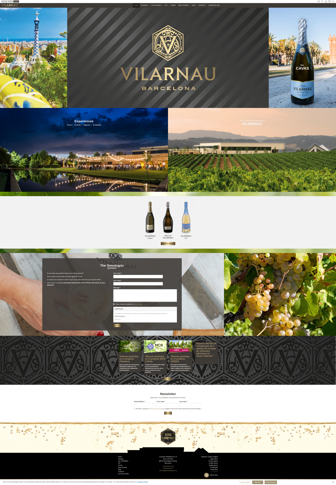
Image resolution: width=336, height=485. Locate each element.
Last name (183, 401)
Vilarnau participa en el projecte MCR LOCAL (155, 359)
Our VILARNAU (156, 5)
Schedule (97, 125)
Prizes (173, 5)
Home (136, 5)
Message (116, 288)
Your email (117, 280)
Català (10, 1)
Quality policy (213, 465)
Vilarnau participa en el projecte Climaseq (128, 359)
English (16, 1)
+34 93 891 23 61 (168, 466)
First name (161, 401)
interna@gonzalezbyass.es (168, 470)
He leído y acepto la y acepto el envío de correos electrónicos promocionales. (169, 409)
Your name (117, 273)
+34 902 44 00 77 (168, 468)
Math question (120, 316)
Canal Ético (214, 469)
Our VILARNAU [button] (168, 243)
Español (4, 1)
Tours (69, 125)
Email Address (139, 401)
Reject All (257, 482)
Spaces (86, 125)
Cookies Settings (245, 482)
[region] (168, 482)
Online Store (213, 475)
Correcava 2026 (214, 5)
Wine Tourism (183, 5)
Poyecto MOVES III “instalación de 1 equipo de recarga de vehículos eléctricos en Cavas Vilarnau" (206, 349)
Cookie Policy (213, 463)
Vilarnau (144, 5)
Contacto (202, 5)
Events (78, 125)
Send (117, 325)
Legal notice (214, 459)
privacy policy (137, 304)
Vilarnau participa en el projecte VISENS (180, 359)
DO (166, 5)
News (167, 379)
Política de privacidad (156, 409)
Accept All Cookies (271, 482)
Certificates (214, 467)
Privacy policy (213, 461)
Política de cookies (143, 482)
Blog (194, 5)
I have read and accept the (128, 304)
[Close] (333, 482)
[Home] (10, 5)
